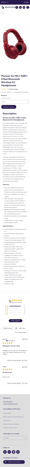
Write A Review (15, 320)
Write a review (14, 89)
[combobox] (21, 332)
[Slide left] (11, 72)
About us (4, 2)
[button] (27, 7)
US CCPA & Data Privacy (10, 427)
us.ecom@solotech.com (10, 404)
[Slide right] (18, 72)
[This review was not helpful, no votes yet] (25, 360)
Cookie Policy (7, 420)
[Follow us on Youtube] (18, 452)
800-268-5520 (7, 401)
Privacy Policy (7, 413)
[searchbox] (9, 328)
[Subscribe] (25, 438)
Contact (26, 2)
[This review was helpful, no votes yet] (22, 360)
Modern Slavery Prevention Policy (12, 417)
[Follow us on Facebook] (5, 452)
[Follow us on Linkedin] (13, 452)
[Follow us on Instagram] (9, 452)
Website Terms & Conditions (11, 424)
